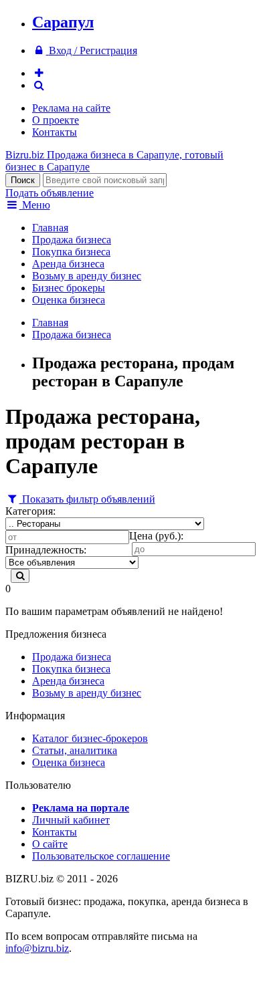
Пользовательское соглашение (101, 856)
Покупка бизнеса (71, 251)
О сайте (50, 844)
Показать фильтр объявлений (87, 499)
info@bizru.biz (37, 948)
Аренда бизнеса (68, 263)
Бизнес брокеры (68, 287)
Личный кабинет (71, 820)
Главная (50, 227)
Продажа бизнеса (71, 239)
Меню (34, 205)
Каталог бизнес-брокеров (90, 738)
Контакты (54, 132)
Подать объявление (49, 193)
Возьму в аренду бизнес (86, 275)
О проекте (55, 120)
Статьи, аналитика (74, 750)
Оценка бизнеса (68, 299)
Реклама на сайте (71, 108)
